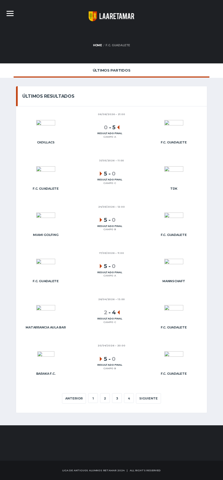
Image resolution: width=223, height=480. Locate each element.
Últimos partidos (112, 70)
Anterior (74, 398)
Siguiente (148, 398)
